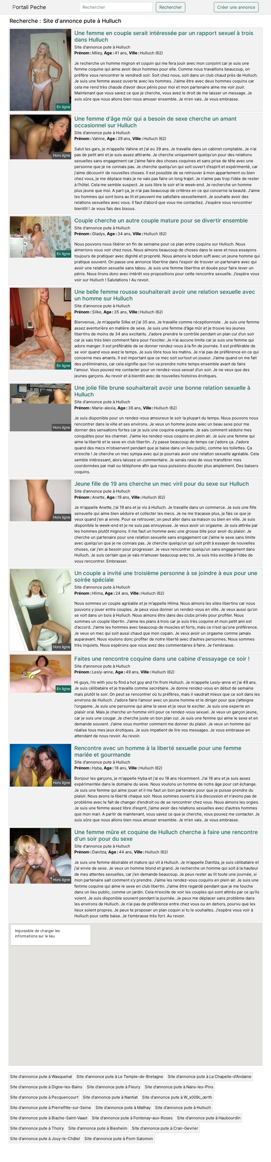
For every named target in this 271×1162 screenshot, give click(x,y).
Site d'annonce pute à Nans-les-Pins (179, 1086)
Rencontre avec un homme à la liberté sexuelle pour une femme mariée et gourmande (157, 751)
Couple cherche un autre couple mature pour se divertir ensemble (161, 220)
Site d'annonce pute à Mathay (123, 1107)
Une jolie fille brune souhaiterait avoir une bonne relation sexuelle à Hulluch (162, 391)
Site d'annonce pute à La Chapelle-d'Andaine (209, 1076)
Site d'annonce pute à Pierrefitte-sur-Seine (50, 1107)
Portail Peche (29, 7)
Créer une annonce (236, 7)
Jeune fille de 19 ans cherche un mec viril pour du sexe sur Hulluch (161, 483)
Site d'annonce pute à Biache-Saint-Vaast (48, 1117)
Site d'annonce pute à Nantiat (110, 1097)
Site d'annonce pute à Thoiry (37, 1128)
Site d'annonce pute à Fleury (113, 1086)
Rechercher (170, 7)
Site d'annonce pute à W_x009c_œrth (177, 1097)
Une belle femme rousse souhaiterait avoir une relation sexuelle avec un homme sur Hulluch (164, 295)
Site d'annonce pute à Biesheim (97, 1128)
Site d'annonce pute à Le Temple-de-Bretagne (119, 1076)
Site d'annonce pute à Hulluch (183, 1107)
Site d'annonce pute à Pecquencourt (44, 1097)
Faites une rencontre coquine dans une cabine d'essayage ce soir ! (162, 658)
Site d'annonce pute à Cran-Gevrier (165, 1128)
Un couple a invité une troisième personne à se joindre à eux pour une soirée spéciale (165, 576)
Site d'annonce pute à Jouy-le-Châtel (45, 1138)
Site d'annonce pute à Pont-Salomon (118, 1138)
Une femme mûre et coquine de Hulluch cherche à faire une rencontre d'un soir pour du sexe (166, 835)
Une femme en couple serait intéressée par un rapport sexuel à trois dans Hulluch (163, 36)
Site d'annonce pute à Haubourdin (209, 1117)
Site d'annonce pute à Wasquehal (41, 1076)
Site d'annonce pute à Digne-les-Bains (46, 1086)
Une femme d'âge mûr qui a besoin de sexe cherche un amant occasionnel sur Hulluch (155, 122)
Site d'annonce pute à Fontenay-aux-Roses (132, 1117)
